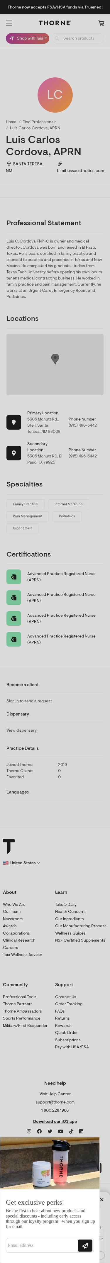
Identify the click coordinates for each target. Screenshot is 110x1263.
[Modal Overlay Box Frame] (50, 1200)
